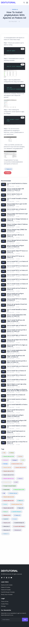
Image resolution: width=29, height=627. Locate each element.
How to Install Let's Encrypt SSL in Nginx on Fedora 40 (17, 361)
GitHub (12, 452)
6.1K (18, 186)
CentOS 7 (6, 519)
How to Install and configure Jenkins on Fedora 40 (15, 415)
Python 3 (6, 460)
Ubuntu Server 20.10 (21, 467)
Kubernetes (7, 489)
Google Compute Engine (10, 486)
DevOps (6, 463)
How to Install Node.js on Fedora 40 (17, 366)
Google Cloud (7, 482)
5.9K (19, 221)
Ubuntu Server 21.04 (17, 463)
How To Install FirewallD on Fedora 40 (17, 199)
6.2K (19, 243)
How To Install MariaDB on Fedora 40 (17, 310)
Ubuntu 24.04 (7, 515)
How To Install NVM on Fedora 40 (16, 379)
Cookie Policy (4, 604)
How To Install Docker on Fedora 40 (17, 284)
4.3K (19, 434)
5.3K (19, 312)
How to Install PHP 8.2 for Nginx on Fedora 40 (17, 345)
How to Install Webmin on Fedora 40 (16, 426)
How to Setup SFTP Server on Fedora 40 (15, 256)
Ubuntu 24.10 (7, 522)
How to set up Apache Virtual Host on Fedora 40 (17, 304)
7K (18, 206)
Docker (15, 519)
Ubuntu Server (7, 467)
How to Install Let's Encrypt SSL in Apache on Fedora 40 (17, 330)
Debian (5, 504)
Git (4, 452)
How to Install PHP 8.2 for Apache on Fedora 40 (16, 299)
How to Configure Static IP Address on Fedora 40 (17, 224)
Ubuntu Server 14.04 (9, 478)
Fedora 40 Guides (6, 589)
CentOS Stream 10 (19, 522)
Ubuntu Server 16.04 (9, 474)
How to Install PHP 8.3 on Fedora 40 (17, 279)
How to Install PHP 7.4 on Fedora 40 (17, 261)
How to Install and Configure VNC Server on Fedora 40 (17, 421)
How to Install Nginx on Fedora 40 (17, 335)
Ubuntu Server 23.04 (17, 504)
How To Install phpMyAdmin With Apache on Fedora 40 (16, 315)
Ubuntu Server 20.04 (9, 456)
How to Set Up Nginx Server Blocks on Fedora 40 (17, 340)
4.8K (19, 323)
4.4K (19, 402)
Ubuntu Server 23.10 (9, 508)
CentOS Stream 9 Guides (8, 592)
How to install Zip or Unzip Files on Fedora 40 (17, 442)
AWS (23, 460)
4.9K (19, 267)
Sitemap (3, 606)
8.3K (18, 227)
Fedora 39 (20, 508)
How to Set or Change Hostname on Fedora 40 (17, 219)
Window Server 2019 (19, 489)
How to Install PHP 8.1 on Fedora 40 (17, 270)
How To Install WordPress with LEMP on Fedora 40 (16, 356)
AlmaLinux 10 (7, 530)
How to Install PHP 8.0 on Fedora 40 (17, 266)
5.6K (19, 195)
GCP (16, 482)
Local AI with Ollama (19, 526)
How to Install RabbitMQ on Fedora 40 (17, 405)
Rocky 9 (6, 511)
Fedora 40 (15, 9)
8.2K (19, 232)
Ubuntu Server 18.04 (9, 471)
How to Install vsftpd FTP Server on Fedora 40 (17, 251)
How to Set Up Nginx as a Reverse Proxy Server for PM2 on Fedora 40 (17, 390)
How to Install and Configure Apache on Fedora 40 (15, 294)
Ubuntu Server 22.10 (9, 500)
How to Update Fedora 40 (14, 194)
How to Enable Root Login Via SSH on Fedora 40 (17, 204)
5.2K (19, 248)
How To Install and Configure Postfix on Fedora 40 (15, 246)
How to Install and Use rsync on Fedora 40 (16, 437)
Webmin (21, 478)
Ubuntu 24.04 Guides (6, 585)
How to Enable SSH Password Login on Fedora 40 (17, 214)
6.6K (19, 259)
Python (20, 456)
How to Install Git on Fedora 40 (16, 395)
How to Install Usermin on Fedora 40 (16, 399)
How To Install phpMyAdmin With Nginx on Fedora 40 (16, 350)
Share (8, 172)
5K (18, 332)
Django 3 (15, 460)
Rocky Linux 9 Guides (7, 594)
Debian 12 (20, 500)
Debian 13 (6, 533)
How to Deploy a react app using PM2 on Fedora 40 (16, 384)
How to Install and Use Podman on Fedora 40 (17, 288)
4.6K (19, 342)
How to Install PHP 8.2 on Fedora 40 (17, 275)
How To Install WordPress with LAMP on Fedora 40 (16, 320)
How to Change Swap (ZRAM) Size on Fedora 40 (17, 230)
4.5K (19, 353)
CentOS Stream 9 (17, 511)
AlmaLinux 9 (7, 526)
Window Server (13, 493)
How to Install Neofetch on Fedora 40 (17, 184)
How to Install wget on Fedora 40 (16, 325)
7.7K (18, 237)
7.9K (18, 423)
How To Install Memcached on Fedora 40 (15, 410)
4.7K (19, 317)
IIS (4, 493)
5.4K (19, 253)
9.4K (19, 191)
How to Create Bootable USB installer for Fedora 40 (15, 189)
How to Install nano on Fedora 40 (16, 209)
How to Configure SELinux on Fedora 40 (15, 235)
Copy (22, 48)
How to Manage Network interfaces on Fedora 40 (17, 240)
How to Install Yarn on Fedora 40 (16, 370)
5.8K (19, 210)
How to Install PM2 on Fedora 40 (16, 375)
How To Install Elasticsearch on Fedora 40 (16, 431)
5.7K (18, 428)
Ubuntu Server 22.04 (9, 497)
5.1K (18, 201)
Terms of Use (4, 601)
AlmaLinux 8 (18, 530)
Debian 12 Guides (5, 587)
